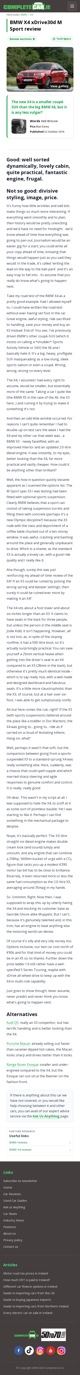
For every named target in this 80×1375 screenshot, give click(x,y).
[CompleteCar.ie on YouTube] (50, 1350)
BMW (24, 14)
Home (7, 1187)
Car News (10, 1214)
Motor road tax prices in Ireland (25, 1273)
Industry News (13, 1220)
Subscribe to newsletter (20, 1181)
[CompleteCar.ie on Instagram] (61, 1350)
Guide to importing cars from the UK (29, 1293)
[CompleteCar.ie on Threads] (40, 1350)
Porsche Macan (18, 1043)
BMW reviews (18, 1142)
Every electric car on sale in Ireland (27, 1313)
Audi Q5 (12, 1022)
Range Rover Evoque (22, 1064)
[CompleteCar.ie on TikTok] (29, 1350)
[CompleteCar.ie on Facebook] (18, 1350)
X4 (31, 14)
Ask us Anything (14, 1207)
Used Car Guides (15, 1200)
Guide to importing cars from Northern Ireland (36, 1306)
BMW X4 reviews (20, 1150)
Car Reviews (12, 1194)
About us (9, 1233)
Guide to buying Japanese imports (27, 1299)
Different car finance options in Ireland (30, 1286)
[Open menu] (72, 6)
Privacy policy (12, 1240)
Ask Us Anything (46, 1116)
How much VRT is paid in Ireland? (26, 1280)
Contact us (10, 1246)
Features (9, 1227)
